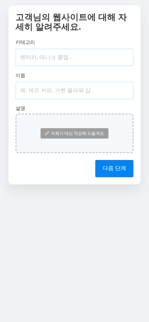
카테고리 (25, 42)
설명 (20, 108)
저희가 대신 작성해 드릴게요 (77, 133)
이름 (20, 75)
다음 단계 (114, 168)
